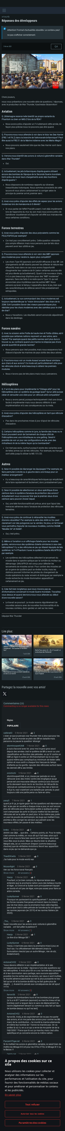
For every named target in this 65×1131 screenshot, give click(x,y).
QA (56, 46)
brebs (6, 830)
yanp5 (6, 800)
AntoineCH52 (9, 962)
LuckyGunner (13, 896)
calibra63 (7, 733)
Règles (10, 720)
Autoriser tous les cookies (32, 1114)
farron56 (11, 994)
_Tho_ (6, 921)
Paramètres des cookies (32, 1122)
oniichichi (11, 773)
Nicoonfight (9, 866)
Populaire (13, 726)
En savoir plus (13, 1094)
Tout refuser (32, 1104)
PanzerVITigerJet (11, 1041)
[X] (5, 694)
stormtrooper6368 (15, 746)
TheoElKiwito (9, 856)
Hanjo (10, 877)
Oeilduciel (11, 1054)
